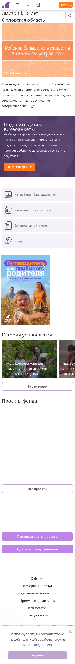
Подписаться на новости (37, 536)
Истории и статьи (37, 586)
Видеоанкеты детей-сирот (37, 593)
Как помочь (37, 608)
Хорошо (37, 655)
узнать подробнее (37, 645)
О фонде (37, 578)
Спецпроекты (37, 615)
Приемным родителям (37, 600)
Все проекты (37, 489)
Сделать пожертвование (37, 549)
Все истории (37, 386)
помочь (66, 5)
